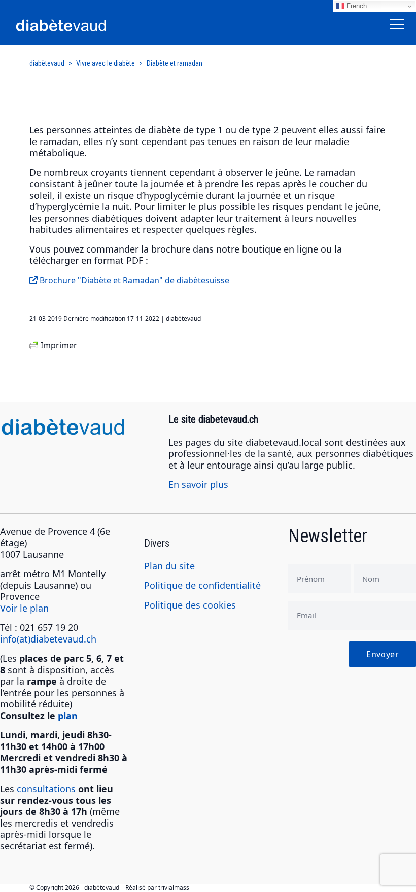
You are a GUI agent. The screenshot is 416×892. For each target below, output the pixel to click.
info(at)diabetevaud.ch (48, 639)
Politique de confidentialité (202, 585)
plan (68, 715)
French (355, 6)
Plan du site (169, 566)
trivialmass (173, 887)
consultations (46, 788)
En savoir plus (198, 484)
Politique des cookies (190, 605)
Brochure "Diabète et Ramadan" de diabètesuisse (133, 280)
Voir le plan (24, 608)
